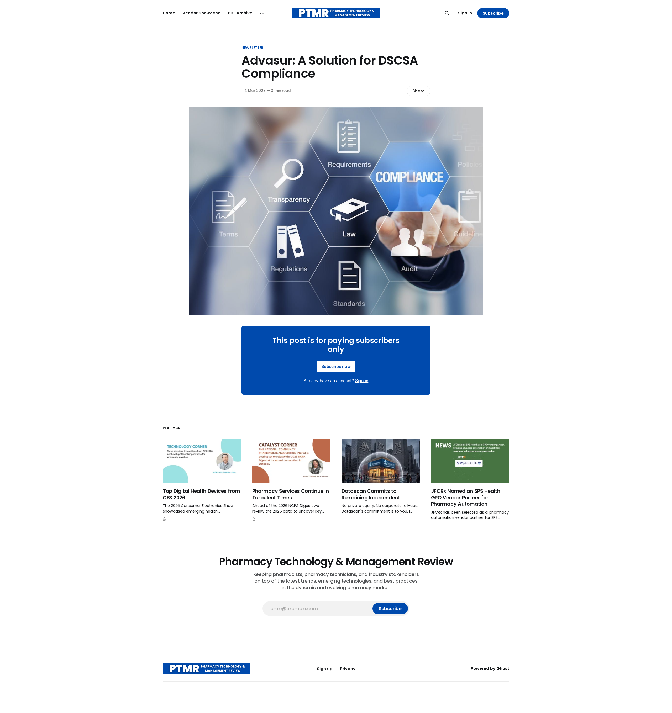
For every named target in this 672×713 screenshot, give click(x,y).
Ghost (502, 668)
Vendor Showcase (201, 13)
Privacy (347, 669)
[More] (262, 13)
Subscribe (493, 13)
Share (418, 91)
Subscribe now (336, 366)
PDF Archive (240, 13)
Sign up (325, 669)
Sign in (465, 13)
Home (169, 13)
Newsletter (252, 47)
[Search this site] (447, 13)
